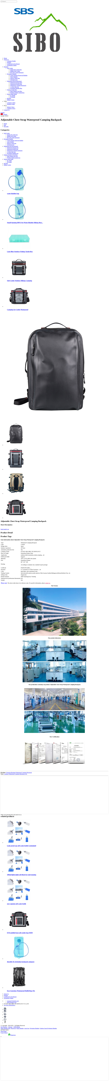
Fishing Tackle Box (12, 89)
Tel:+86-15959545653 (9, 1005)
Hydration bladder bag (12, 153)
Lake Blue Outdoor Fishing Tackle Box (20, 251)
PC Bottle (12, 95)
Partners (9, 62)
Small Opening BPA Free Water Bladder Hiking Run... (25, 222)
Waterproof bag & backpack (11, 146)
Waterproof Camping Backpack (18, 85)
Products (6, 66)
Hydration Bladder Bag (16, 88)
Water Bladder (13, 77)
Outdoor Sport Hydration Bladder (48, 1028)
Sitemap (10, 1027)
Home (5, 58)
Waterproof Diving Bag (16, 82)
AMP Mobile (16, 1027)
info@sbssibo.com (11, 1002)
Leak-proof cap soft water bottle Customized (21, 846)
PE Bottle (12, 97)
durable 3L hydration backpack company (20, 962)
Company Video (11, 102)
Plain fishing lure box (12, 156)
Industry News (10, 107)
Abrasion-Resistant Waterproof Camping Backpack (19, 772)
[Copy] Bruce (4, 1032)
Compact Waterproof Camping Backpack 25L (15, 774)
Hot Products (4, 1027)
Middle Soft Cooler (15, 71)
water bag (26, 1028)
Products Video (11, 104)
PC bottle (9, 160)
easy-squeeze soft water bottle (16, 904)
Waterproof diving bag (12, 147)
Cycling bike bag (14, 87)
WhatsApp (13, 1035)
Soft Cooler (10, 68)
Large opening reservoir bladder (15, 140)
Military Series (10, 100)
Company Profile (11, 61)
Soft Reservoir (13, 79)
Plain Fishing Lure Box (16, 91)
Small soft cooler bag (12, 134)
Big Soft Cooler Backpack (17, 72)
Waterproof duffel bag (12, 149)
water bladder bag (13, 193)
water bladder (10, 142)
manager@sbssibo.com (13, 1001)
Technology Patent (11, 65)
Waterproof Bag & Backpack (14, 81)
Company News (11, 108)
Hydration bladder (8, 139)
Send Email (3, 1031)
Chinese (5, 114)
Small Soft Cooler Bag (16, 69)
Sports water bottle (8, 159)
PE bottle (9, 162)
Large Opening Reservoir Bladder (18, 75)
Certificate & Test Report (13, 64)
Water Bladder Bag (5, 1028)
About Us (6, 59)
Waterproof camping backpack (14, 150)
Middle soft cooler (11, 136)
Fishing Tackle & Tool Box (11, 155)
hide (5, 125)
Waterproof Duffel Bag (16, 84)
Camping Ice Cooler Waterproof (17, 309)
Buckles (9, 98)
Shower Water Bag (15, 78)
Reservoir (13, 1028)
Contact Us (6, 110)
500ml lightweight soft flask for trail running (21, 875)
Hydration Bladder (11, 74)
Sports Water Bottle (12, 94)
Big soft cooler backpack (13, 137)
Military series (7, 165)
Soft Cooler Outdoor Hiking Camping (19, 280)
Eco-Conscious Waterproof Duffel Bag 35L (21, 991)
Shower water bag (11, 143)
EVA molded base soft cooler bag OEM (20, 933)
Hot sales (6, 126)
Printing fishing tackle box (13, 157)
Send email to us (5, 529)
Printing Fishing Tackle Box (17, 92)
